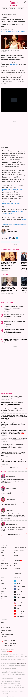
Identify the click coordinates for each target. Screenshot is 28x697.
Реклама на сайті (5, 627)
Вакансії (3, 622)
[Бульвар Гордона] (13, 3)
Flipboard (19, 605)
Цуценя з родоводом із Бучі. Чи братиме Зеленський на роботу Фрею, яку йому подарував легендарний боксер (13, 432)
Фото (15, 563)
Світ (2, 552)
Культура (3, 558)
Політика (3, 547)
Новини (4, 8)
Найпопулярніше (7, 302)
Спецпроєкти (17, 573)
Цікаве (2, 571)
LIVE (15, 558)
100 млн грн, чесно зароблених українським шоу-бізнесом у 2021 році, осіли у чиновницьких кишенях (14, 529)
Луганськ (3, 599)
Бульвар (8, 14)
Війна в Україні (5, 545)
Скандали (21, 8)
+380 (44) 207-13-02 (10, 643)
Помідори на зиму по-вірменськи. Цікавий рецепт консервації (14, 315)
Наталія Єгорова (15, 242)
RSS (18, 608)
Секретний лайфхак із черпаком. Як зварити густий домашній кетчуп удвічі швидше (14, 439)
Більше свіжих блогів (13, 534)
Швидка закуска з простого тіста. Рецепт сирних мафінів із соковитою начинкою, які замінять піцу (13, 461)
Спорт (2, 555)
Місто (2, 577)
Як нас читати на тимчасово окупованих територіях (7, 634)
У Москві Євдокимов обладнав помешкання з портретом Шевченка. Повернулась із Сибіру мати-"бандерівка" (12, 481)
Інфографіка (4, 568)
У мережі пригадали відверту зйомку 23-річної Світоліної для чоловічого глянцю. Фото (13, 453)
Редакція (3, 625)
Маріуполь (4, 596)
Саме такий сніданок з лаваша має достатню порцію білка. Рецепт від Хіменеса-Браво (14, 323)
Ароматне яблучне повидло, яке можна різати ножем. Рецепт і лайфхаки (13, 308)
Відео (15, 565)
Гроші (2, 550)
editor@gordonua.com (10, 645)
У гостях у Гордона (19, 550)
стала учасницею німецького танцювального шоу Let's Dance (14, 222)
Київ (2, 580)
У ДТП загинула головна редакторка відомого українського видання (12, 403)
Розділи (16, 541)
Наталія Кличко (5, 242)
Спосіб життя (4, 563)
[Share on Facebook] (10, 238)
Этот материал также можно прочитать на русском (14, 32)
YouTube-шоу (17, 571)
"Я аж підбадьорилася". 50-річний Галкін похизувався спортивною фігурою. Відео (13, 409)
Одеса (2, 586)
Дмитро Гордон (21, 580)
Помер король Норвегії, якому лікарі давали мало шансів (15, 339)
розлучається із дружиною (12, 190)
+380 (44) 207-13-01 (10, 641)
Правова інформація (6, 630)
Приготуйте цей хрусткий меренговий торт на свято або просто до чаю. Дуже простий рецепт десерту (14, 416)
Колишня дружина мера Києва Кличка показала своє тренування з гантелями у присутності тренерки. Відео (8, 265)
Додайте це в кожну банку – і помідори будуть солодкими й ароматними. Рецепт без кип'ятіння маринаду (13, 424)
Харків (2, 591)
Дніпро (3, 593)
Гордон (3, 14)
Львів (2, 583)
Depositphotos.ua (21, 663)
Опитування (17, 568)
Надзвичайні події (6, 565)
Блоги (3, 471)
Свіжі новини (6, 394)
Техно (2, 560)
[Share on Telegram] (17, 238)
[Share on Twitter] (13, 238)
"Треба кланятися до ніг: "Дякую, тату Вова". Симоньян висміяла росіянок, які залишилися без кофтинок (14, 332)
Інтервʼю (12, 8)
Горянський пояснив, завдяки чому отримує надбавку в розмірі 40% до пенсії (9, 289)
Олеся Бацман (20, 600)
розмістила (14, 64)
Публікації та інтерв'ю (20, 547)
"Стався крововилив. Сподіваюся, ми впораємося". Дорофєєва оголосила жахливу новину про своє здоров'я (12, 446)
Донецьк (3, 588)
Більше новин (14, 467)
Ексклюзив (17, 560)
